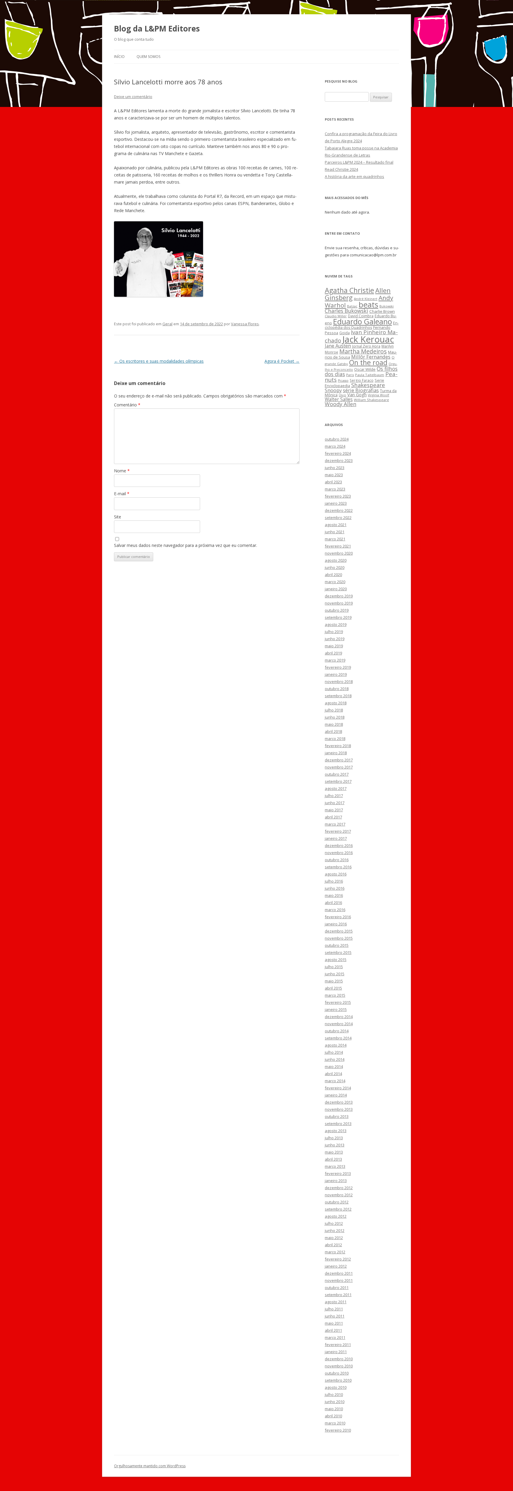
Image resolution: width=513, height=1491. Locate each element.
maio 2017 (334, 809)
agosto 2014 (335, 1045)
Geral (167, 323)
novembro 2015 (339, 938)
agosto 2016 (335, 874)
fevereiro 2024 (338, 453)
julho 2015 (334, 966)
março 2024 (335, 446)
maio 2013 (334, 1152)
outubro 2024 (337, 439)
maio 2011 (334, 1323)
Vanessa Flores (245, 323)
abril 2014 (333, 1073)
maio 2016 (334, 895)
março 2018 (335, 738)
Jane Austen (338, 346)
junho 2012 (334, 1230)
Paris (350, 375)
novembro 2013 (339, 1109)
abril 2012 (333, 1244)
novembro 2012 (339, 1194)
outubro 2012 (337, 1202)
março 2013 (335, 1166)
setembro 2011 (338, 1294)
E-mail (121, 493)
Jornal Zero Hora (366, 346)
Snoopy (333, 390)
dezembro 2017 (339, 760)
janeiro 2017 (336, 838)
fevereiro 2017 (338, 831)
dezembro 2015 (339, 931)
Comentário (127, 405)
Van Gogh (357, 394)
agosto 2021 (335, 524)
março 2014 (335, 1080)
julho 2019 (334, 631)
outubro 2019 (337, 610)
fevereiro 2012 (338, 1259)
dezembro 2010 (339, 1358)
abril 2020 (333, 574)
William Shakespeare (371, 399)
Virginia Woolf (378, 395)
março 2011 (335, 1337)
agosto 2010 (335, 1387)
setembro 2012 (338, 1209)
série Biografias (361, 390)
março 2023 (335, 489)
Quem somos (148, 56)
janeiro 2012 (336, 1266)
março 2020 (335, 581)
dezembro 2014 (339, 1016)
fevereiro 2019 (338, 667)
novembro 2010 (339, 1366)
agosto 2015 (335, 959)
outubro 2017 (337, 774)
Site (117, 517)
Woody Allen (340, 404)
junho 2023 (334, 467)
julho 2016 (334, 881)
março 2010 (335, 1423)
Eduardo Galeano (362, 321)
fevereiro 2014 (338, 1088)
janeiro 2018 (336, 752)
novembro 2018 (339, 681)
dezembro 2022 (339, 510)
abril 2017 (333, 817)
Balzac (352, 306)
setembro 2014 (338, 1038)
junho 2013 (334, 1145)
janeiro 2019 (336, 674)
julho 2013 (334, 1137)
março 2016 (335, 909)
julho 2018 (334, 710)
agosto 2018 (335, 703)
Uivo (342, 395)
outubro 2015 (337, 945)
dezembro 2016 (339, 845)
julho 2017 (334, 795)
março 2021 (335, 539)
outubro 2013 (337, 1116)
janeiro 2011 (336, 1351)
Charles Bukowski (346, 310)
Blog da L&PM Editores (157, 28)
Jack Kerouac (368, 339)
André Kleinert (365, 298)
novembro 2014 (339, 1023)
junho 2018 (334, 717)
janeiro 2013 (336, 1180)
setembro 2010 (338, 1380)
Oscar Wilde (365, 369)
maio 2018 (334, 724)
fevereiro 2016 (338, 916)
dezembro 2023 (339, 460)
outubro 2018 (337, 688)
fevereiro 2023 (338, 496)
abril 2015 (333, 988)
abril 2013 (333, 1159)
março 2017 (335, 824)
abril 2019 (333, 653)
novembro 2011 (339, 1280)
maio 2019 (334, 646)
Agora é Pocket (282, 361)
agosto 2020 (335, 560)
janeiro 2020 (336, 588)
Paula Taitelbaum (369, 375)
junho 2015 (334, 973)
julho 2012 (334, 1223)
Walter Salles (339, 399)
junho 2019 (334, 638)
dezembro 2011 (339, 1273)
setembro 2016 (338, 867)
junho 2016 (334, 888)
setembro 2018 (338, 695)
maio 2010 (334, 1408)
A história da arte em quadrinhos (354, 176)
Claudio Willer (336, 316)
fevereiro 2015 (338, 1002)
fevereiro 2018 (338, 745)
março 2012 (335, 1252)
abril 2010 (333, 1416)
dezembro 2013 (339, 1102)
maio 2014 (334, 1066)
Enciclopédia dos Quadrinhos (362, 325)
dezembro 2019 (339, 596)
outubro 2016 (337, 859)
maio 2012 (334, 1237)
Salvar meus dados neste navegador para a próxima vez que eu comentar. (185, 545)
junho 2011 (334, 1316)
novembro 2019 (339, 603)
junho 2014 (334, 1059)
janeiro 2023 (336, 503)
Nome (122, 471)
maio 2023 (334, 474)
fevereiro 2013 (338, 1173)
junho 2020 (334, 567)
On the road (368, 362)
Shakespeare (368, 385)
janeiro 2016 (336, 924)
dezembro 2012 (339, 1187)
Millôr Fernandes (370, 356)
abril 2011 (333, 1330)
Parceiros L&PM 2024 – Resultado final (359, 162)
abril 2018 (333, 731)
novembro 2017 (339, 767)
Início (119, 56)
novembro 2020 (339, 553)
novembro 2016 (339, 852)
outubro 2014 (337, 1031)
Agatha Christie (349, 290)
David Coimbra (360, 315)
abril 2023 (333, 482)
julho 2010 (334, 1394)
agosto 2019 (335, 624)
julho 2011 (334, 1309)
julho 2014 (334, 1052)
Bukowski (386, 306)
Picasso (343, 380)
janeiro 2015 (336, 1009)
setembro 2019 (338, 617)
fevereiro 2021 (338, 546)
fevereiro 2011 (338, 1344)
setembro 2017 (338, 781)
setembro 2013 (338, 1123)
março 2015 (335, 995)
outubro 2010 (337, 1373)
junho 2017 (334, 802)
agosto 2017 (335, 788)
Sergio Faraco (361, 380)
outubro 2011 (337, 1287)
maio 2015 (334, 981)
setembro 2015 (338, 952)
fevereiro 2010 (338, 1430)
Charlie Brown (382, 311)
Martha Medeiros (363, 351)
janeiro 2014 (336, 1095)
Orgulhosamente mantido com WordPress (150, 1465)
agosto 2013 (335, 1130)
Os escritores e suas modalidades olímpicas (159, 361)
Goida (344, 332)
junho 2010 (334, 1401)
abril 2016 (333, 902)
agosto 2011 (335, 1301)
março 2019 (335, 660)
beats (368, 304)
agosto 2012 (335, 1216)
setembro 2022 (338, 517)
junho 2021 (334, 531)
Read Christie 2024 (341, 169)
